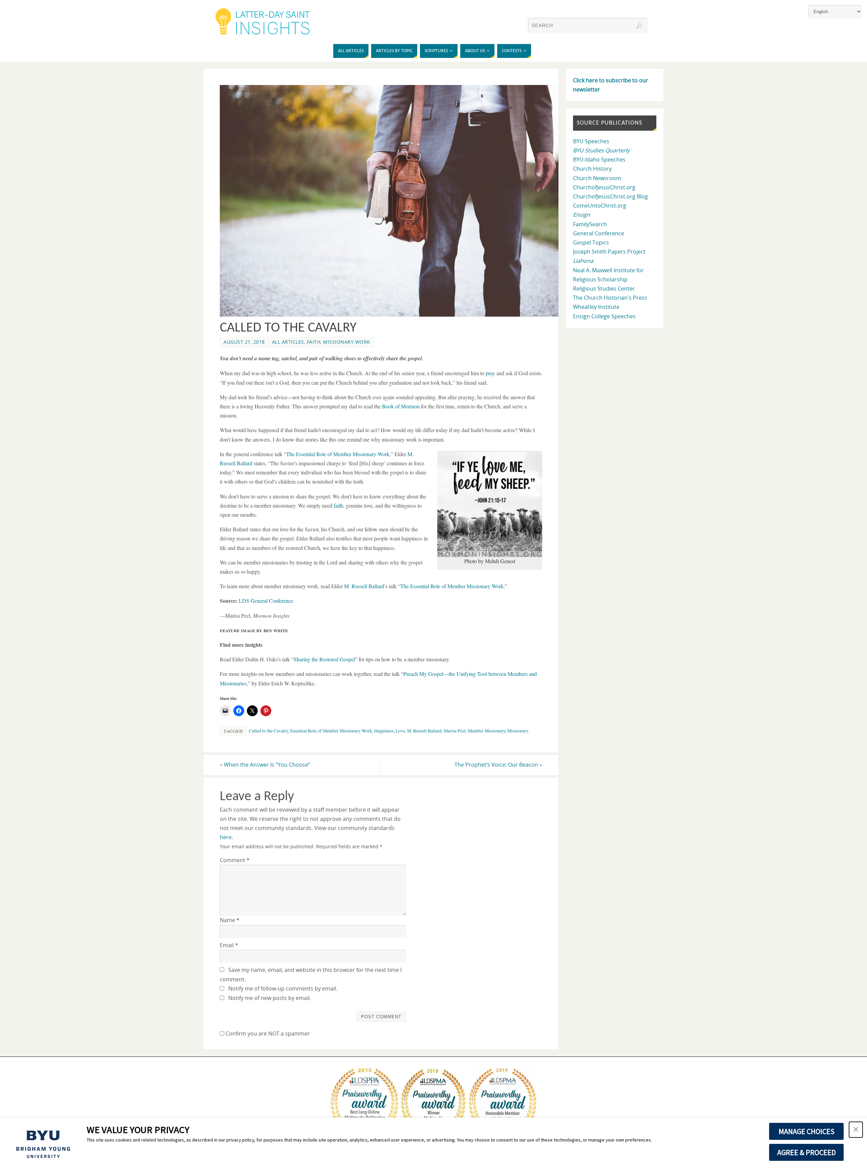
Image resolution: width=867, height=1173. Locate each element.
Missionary (517, 731)
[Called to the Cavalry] (393, 314)
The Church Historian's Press (610, 297)
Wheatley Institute (596, 307)
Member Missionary (486, 731)
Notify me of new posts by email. (269, 998)
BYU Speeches (591, 141)
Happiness (384, 731)
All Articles (288, 342)
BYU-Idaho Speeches (599, 159)
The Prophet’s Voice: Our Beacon (498, 764)
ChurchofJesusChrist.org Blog (610, 196)
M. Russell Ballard (424, 731)
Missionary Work (346, 342)
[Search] (639, 26)
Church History (592, 168)
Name (229, 920)
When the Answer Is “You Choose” (265, 764)
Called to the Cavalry (268, 731)
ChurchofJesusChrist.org (604, 187)
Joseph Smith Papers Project (609, 251)
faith (338, 505)
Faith (314, 342)
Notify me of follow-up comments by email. (282, 988)
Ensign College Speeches (604, 316)
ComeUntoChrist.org (599, 205)
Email (229, 945)
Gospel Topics (591, 242)
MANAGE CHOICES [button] (806, 1131)
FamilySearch (590, 224)
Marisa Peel (455, 731)
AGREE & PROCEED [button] (806, 1152)
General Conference (598, 233)
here (226, 837)
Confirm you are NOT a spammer (267, 1033)
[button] (856, 1129)
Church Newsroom (597, 178)
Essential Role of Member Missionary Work (331, 731)
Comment (235, 860)
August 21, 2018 (244, 342)
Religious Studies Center (604, 288)
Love (400, 731)
